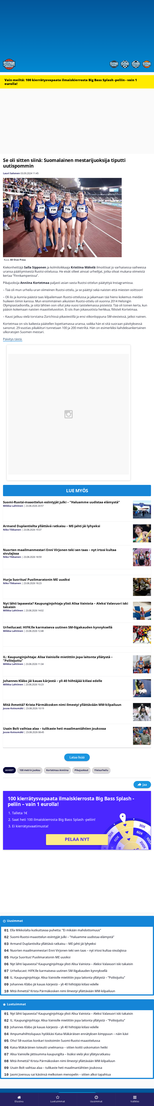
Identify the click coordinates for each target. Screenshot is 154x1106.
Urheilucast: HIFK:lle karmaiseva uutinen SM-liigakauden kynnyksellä (57, 627)
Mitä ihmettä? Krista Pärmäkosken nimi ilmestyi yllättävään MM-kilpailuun (62, 704)
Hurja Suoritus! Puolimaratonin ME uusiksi (36, 579)
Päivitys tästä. (12, 339)
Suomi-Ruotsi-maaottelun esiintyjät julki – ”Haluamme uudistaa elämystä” (61, 502)
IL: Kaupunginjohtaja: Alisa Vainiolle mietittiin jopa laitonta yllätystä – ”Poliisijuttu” (58, 659)
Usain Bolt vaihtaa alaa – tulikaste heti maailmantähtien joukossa (54, 728)
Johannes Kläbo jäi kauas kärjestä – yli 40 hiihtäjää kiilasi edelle (52, 681)
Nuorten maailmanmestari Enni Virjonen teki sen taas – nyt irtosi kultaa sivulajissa (59, 552)
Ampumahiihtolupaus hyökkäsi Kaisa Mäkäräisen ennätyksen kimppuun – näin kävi (69, 1034)
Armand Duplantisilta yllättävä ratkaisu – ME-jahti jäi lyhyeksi (51, 526)
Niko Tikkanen (12, 529)
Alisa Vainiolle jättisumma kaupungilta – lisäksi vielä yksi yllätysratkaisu (60, 1054)
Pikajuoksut (81, 770)
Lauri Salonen (11, 173)
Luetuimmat (16, 1004)
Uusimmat (15, 921)
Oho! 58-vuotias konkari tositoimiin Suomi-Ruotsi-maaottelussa (55, 1041)
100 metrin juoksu (30, 770)
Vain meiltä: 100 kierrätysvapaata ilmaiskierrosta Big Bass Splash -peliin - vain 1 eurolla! (71, 82)
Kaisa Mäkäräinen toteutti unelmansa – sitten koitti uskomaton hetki (59, 1047)
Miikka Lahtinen (13, 505)
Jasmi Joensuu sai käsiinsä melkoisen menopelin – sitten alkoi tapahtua (60, 1074)
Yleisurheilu (101, 770)
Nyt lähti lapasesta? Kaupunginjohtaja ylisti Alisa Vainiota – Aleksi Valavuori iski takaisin (65, 605)
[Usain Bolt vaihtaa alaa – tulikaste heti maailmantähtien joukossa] (142, 736)
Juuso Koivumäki (13, 708)
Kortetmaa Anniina (57, 770)
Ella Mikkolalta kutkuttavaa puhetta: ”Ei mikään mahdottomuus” (55, 930)
